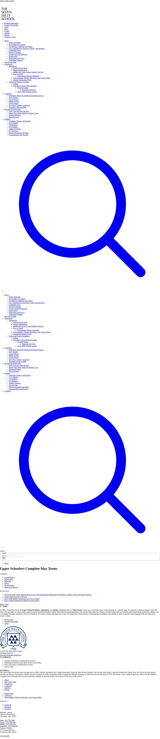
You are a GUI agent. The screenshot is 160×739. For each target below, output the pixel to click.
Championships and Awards (18, 389)
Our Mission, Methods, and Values (21, 301)
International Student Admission (28, 330)
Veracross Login (10, 37)
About (6, 295)
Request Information (11, 23)
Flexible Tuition (22, 342)
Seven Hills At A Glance (17, 299)
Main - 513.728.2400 (7, 720)
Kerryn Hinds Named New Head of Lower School (21, 601)
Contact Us (8, 695)
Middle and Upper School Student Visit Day (28, 326)
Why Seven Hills (10, 316)
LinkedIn (7, 709)
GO (4, 558)
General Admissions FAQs (22, 334)
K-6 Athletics (13, 381)
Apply (6, 27)
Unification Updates (16, 314)
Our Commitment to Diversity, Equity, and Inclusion (27, 303)
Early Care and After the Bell (19, 365)
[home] (6, 6)
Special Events (14, 371)
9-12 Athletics (13, 377)
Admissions (8, 318)
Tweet (6, 604)
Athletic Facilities (15, 383)
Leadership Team (15, 305)
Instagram (7, 707)
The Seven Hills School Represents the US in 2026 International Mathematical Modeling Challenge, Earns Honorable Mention (47, 595)
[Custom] (7, 391)
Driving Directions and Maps (19, 387)
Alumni (7, 33)
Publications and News (16, 312)
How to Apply (18, 328)
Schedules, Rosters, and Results (19, 375)
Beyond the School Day (12, 363)
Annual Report (9, 577)
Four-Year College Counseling (19, 360)
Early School (13, 352)
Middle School (14, 356)
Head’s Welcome (14, 297)
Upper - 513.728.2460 (7, 722)
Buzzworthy (8, 579)
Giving (6, 31)
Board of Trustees (15, 307)
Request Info (8, 620)
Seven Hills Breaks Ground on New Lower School (22, 599)
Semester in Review (11, 587)
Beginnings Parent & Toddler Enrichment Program (26, 350)
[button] (82, 291)
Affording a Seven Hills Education (25, 340)
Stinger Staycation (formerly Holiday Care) (23, 367)
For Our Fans (13, 385)
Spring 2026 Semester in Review (15, 597)
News (6, 29)
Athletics (7, 373)
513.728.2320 (5, 736)
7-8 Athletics (13, 379)
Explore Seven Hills (11, 25)
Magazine (7, 581)
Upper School (13, 358)
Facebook (7, 705)
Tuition (15, 338)
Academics (8, 348)
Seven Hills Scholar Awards (27, 346)
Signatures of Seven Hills (17, 362)
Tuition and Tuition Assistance (19, 336)
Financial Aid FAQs (29, 344)
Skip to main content (7, 1)
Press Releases (9, 585)
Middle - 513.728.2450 (8, 724)
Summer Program (15, 369)
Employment (13, 311)
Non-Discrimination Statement (10, 655)
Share (2, 604)
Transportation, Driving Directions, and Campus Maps (31, 332)
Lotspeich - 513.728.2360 (9, 726)
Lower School (14, 354)
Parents (6, 35)
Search (2, 551)
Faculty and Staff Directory (18, 309)
